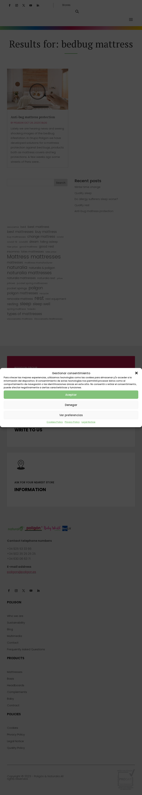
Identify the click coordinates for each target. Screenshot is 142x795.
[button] (136, 373)
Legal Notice (88, 422)
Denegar (71, 405)
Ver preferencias (71, 415)
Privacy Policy (72, 422)
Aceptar (71, 394)
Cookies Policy (55, 422)
